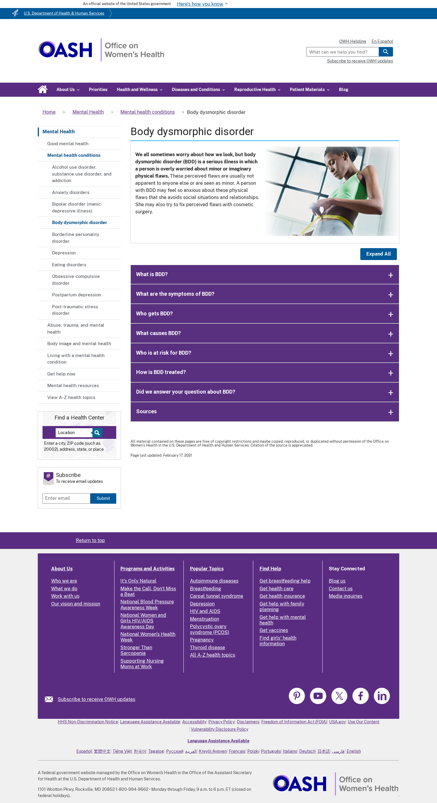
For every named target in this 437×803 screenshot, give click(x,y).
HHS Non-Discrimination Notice (88, 721)
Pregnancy (202, 640)
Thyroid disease (207, 647)
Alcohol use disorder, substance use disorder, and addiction (81, 174)
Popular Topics (207, 569)
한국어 (140, 751)
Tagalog (156, 751)
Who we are (64, 581)
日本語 (323, 751)
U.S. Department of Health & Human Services (64, 13)
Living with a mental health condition (76, 359)
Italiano (290, 751)
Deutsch (307, 751)
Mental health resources (73, 385)
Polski (253, 751)
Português (271, 751)
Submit (103, 498)
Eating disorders (69, 264)
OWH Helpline (352, 41)
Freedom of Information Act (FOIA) (294, 721)
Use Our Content (363, 721)
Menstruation (204, 619)
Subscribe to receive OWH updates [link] (96, 699)
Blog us (337, 581)
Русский (174, 751)
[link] (51, 699)
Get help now (61, 373)
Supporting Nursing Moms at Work (142, 663)
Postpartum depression (76, 294)
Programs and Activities (147, 569)
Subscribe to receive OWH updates (360, 61)
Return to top (90, 540)
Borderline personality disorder (75, 238)
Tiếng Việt (122, 751)
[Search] (386, 52)
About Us (62, 569)
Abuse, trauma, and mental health (75, 328)
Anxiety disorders (70, 192)
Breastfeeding (205, 588)
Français (237, 751)
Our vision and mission (75, 604)
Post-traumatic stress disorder (75, 310)
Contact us (341, 588)
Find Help (270, 569)
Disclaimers (248, 721)
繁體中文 (102, 751)
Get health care (276, 588)
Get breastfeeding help (285, 581)
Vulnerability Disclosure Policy (219, 729)
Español (84, 751)
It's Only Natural (138, 581)
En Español (382, 41)
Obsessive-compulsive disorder (76, 280)
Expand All (378, 254)
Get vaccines (274, 630)
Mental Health (59, 131)
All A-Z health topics (212, 655)
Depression (64, 252)
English (354, 751)
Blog (343, 89)
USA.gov (337, 721)
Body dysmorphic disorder (79, 222)
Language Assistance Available (150, 721)
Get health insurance (282, 596)
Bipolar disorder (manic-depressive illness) (77, 207)
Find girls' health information (278, 641)
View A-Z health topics (71, 397)
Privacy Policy (221, 721)
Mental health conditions (73, 155)
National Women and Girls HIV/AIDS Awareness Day (143, 620)
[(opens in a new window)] (297, 703)
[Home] (101, 60)
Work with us (65, 596)
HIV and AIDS (205, 611)
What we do (64, 588)
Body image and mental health (79, 343)
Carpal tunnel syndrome (216, 596)
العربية (191, 751)
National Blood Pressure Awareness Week (147, 604)
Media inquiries (345, 596)
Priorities (98, 89)
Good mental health (68, 143)
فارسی (338, 751)
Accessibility (194, 721)
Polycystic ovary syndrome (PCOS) (209, 629)
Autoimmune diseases (214, 581)
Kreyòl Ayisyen (213, 751)
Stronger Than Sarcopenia (136, 650)
